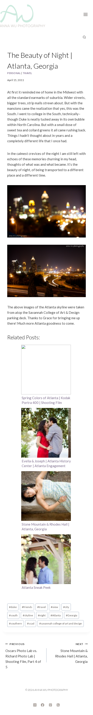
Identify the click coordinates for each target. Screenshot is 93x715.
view (54, 607)
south (13, 615)
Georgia (71, 615)
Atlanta (56, 615)
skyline (28, 615)
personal (14, 73)
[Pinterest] (50, 704)
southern (15, 623)
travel (27, 73)
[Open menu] (87, 13)
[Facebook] (42, 704)
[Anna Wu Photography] (22, 16)
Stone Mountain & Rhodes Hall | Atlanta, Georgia (71, 653)
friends (27, 607)
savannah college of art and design (60, 623)
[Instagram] (34, 704)
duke (13, 607)
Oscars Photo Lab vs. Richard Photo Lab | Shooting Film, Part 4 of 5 (23, 655)
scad (30, 623)
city (66, 607)
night (42, 615)
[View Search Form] (84, 37)
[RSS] (58, 704)
